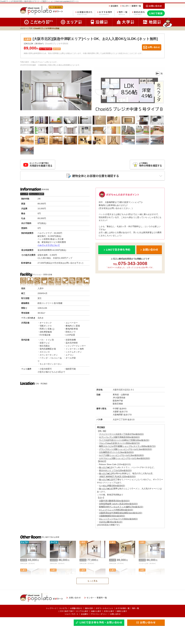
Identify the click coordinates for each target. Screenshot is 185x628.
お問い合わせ (115, 614)
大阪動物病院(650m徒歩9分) (112, 516)
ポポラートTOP (26, 28)
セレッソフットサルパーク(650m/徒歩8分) (118, 519)
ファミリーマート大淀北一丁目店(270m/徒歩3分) (121, 434)
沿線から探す (96, 611)
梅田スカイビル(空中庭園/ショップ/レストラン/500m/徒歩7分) (127, 446)
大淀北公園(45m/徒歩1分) (110, 522)
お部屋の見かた (85, 13)
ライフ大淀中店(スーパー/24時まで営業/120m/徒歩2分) (124, 440)
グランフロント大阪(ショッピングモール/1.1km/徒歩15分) (125, 449)
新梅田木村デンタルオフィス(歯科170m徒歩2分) (121, 507)
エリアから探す (82, 611)
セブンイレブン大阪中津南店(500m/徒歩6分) (119, 437)
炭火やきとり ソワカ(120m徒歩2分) (115, 470)
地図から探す (121, 611)
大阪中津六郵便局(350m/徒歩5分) (114, 501)
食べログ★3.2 (105, 473)
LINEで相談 (156, 13)
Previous (21, 90)
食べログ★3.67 (106, 488)
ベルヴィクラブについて (49, 245)
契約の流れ (139, 13)
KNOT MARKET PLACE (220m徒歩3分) (117, 476)
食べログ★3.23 (106, 479)
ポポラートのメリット (104, 608)
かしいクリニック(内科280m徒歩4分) (116, 510)
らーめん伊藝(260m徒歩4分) (112, 485)
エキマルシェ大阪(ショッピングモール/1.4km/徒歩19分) (124, 458)
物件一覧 (123, 13)
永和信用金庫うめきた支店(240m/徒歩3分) (118, 504)
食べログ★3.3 (105, 467)
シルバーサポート (71, 614)
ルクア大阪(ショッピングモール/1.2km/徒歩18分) (121, 455)
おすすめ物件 (105, 13)
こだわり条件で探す (66, 611)
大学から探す (109, 611)
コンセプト (63, 608)
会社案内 (84, 614)
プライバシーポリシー (99, 614)
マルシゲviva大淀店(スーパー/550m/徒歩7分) (119, 443)
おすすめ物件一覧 (123, 608)
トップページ (51, 608)
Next (90, 90)
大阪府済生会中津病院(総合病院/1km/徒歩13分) (120, 513)
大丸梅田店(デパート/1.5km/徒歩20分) (116, 452)
